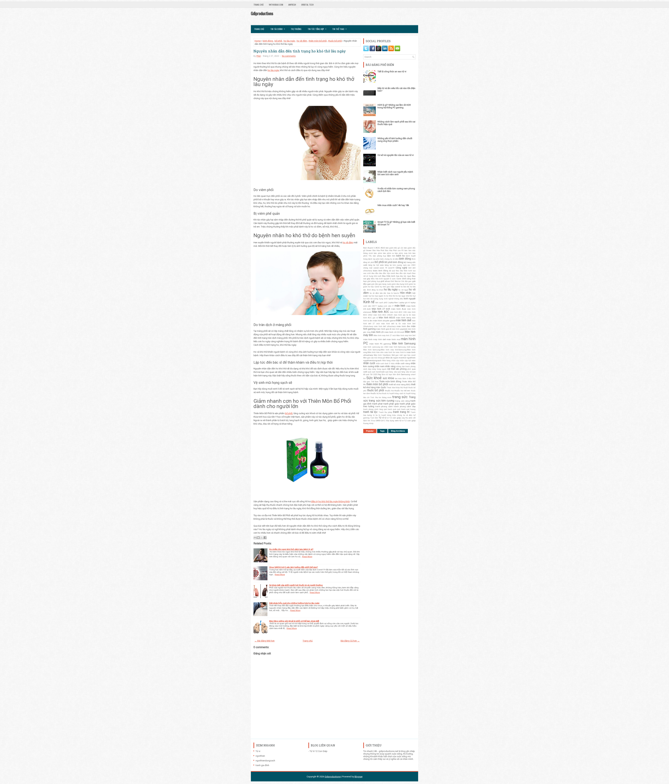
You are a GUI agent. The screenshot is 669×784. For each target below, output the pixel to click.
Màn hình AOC (380, 311)
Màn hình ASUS (387, 317)
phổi (409, 369)
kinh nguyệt (410, 298)
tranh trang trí (401, 412)
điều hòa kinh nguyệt (380, 279)
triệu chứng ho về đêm (402, 415)
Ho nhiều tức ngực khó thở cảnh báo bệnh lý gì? (291, 549)
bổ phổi (278, 41)
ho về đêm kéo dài (378, 293)
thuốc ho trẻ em (402, 390)
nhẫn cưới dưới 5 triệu (385, 363)
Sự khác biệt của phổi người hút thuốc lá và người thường (296, 585)
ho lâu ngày (289, 41)
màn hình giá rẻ (383, 329)
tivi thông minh (385, 397)
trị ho (375, 415)
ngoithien (411, 357)
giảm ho (412, 284)
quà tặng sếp (391, 372)
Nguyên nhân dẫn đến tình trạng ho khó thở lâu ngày (299, 51)
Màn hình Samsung (404, 343)
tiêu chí (366, 397)
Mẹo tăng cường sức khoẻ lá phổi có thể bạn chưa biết (294, 621)
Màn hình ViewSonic (382, 355)
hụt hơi (372, 296)
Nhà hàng (386, 360)
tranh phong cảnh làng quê (375, 409)
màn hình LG (377, 332)
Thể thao (374, 382)
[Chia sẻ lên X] (261, 537)
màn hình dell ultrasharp (385, 326)
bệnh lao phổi (374, 259)
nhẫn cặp (395, 360)
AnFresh (292, 4)
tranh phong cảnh (384, 406)
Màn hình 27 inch (381, 309)
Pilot (258, 56)
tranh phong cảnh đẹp (405, 406)
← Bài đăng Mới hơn (265, 640)
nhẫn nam (380, 366)
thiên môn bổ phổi (318, 41)
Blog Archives (398, 431)
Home (258, 41)
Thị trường (296, 29)
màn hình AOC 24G (398, 312)
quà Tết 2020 (371, 374)
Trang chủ (258, 4)
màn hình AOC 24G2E (383, 315)
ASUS (383, 248)
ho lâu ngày (391, 289)
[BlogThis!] (258, 537)
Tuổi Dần (374, 418)
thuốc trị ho (376, 393)
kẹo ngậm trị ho (381, 296)
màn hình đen (403, 326)
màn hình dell (403, 320)
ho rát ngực (403, 290)
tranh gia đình (262, 765)
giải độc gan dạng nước (381, 284)
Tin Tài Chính (277, 28)
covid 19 (383, 268)
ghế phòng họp (373, 281)
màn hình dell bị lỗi (391, 324)
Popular (370, 431)
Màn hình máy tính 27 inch (385, 335)
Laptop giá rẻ (404, 302)
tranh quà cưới (394, 409)
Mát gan (395, 355)
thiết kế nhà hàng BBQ (400, 384)
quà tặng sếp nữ (405, 372)
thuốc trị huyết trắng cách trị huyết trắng (399, 393)
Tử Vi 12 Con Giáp (318, 751)
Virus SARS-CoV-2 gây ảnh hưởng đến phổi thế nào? (293, 567)
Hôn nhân (405, 292)
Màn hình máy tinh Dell (406, 335)
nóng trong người (379, 369)
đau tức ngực (405, 276)
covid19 (391, 268)
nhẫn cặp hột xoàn (408, 360)
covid (376, 268)
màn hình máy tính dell (374, 339)
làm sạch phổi (381, 302)
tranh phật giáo (391, 403)
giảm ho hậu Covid (371, 287)
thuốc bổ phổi (335, 41)
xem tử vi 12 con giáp (405, 420)
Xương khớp (368, 423)
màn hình (400, 305)
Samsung (405, 374)
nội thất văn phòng (397, 369)
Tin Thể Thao (339, 28)
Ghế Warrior (395, 281)
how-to (396, 293)
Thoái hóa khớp (393, 387)
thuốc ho (389, 390)
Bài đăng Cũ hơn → (350, 640)
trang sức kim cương (381, 400)
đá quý (392, 271)
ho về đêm (302, 41)
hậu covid (395, 286)
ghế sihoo (385, 281)
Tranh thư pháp (385, 412)
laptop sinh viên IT (386, 306)
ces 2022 (411, 265)
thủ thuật (404, 387)
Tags (382, 431)
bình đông (268, 41)
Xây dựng (390, 421)
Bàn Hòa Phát (378, 250)
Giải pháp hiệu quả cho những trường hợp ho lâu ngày (294, 603)
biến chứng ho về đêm (389, 259)
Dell (410, 268)
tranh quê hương (408, 409)
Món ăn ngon (392, 357)
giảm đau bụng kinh (400, 284)
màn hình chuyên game (384, 320)
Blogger (359, 776)
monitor (402, 357)
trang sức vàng (402, 401)
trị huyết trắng (385, 415)
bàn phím (378, 253)
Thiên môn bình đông (390, 381)
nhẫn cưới (369, 363)
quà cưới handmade (376, 372)
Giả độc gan (406, 281)
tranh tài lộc (370, 412)
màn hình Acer (398, 309)
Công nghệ (401, 267)
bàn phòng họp (379, 256)
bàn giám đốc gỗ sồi (394, 248)
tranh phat (377, 403)
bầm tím (391, 256)
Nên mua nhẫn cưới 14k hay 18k (393, 205)
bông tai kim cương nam (396, 265)
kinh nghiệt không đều (393, 299)
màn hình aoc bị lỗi (402, 315)
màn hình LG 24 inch (394, 332)
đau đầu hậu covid (387, 273)
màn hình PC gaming (380, 344)
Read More (307, 556)
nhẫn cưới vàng (402, 363)
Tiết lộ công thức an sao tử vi (392, 71)
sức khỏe (388, 378)
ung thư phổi (407, 418)
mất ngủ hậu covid (407, 355)
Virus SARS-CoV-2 (378, 421)
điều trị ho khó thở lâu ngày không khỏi (330, 501)
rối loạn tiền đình (393, 374)
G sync (393, 279)
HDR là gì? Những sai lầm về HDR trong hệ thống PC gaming (394, 106)
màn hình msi (393, 339)
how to (390, 293)
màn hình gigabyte (399, 329)
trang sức (400, 397)
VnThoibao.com (276, 4)
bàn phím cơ (388, 253)
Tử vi (381, 417)
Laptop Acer (393, 302)
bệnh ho (400, 255)
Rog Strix (381, 374)
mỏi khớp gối (379, 358)
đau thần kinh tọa (390, 276)
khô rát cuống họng (375, 299)
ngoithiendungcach (372, 360)
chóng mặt (367, 268)
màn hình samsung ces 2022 (376, 347)
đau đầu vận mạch (404, 273)
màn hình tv (401, 352)
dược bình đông (380, 270)
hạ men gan (385, 287)
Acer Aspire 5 (369, 248)
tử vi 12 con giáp (393, 418)
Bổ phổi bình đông (394, 262)
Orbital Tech (307, 4)
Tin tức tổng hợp (317, 28)
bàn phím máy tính (403, 253)
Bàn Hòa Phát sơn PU (394, 250)
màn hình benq (403, 317)
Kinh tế (368, 302)
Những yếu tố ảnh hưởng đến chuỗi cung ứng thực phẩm (395, 139)
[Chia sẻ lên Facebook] (265, 537)
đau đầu (374, 273)
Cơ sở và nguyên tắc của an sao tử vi (396, 155)
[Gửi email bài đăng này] (255, 537)
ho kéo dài (405, 287)
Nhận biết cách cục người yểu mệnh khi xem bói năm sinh (395, 173)
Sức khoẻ (374, 378)
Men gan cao (368, 358)
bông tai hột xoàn (376, 265)
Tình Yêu (374, 397)
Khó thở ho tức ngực (397, 296)
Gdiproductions (262, 13)
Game (398, 279)
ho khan (379, 290)
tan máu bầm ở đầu (403, 378)
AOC (377, 248)
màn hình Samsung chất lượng (402, 347)
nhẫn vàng (390, 366)
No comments (289, 56)
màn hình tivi (389, 352)
